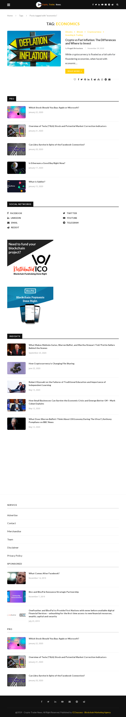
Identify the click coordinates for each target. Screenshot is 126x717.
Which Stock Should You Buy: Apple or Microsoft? (54, 107)
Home (10, 15)
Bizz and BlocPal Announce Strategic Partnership (54, 592)
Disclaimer (13, 547)
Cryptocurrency (94, 32)
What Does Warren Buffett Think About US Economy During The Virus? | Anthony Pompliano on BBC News (70, 420)
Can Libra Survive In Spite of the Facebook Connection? (57, 144)
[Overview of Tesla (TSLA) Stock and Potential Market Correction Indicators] (16, 131)
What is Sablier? (37, 181)
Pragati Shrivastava (75, 48)
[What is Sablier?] (16, 186)
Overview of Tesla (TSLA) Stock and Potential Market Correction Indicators (67, 126)
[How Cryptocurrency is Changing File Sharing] (16, 368)
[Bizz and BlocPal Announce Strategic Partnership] (16, 596)
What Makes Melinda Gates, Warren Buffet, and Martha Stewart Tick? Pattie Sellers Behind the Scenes (72, 346)
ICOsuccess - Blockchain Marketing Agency (91, 712)
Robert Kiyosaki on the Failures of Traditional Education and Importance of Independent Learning (67, 383)
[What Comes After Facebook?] (16, 578)
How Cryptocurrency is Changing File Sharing (51, 363)
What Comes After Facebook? (44, 573)
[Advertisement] (63, 465)
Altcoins (69, 32)
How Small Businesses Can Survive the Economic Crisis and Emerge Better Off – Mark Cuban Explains (72, 402)
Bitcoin (80, 32)
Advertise (12, 515)
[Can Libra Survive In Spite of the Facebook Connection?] (16, 149)
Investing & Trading (74, 35)
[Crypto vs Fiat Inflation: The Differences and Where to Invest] (34, 48)
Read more (74, 71)
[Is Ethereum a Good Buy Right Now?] (16, 168)
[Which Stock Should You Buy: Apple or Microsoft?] (16, 112)
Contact (11, 523)
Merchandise (14, 531)
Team (10, 539)
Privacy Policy (14, 555)
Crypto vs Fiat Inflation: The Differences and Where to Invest (90, 41)
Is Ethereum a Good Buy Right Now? (47, 163)
